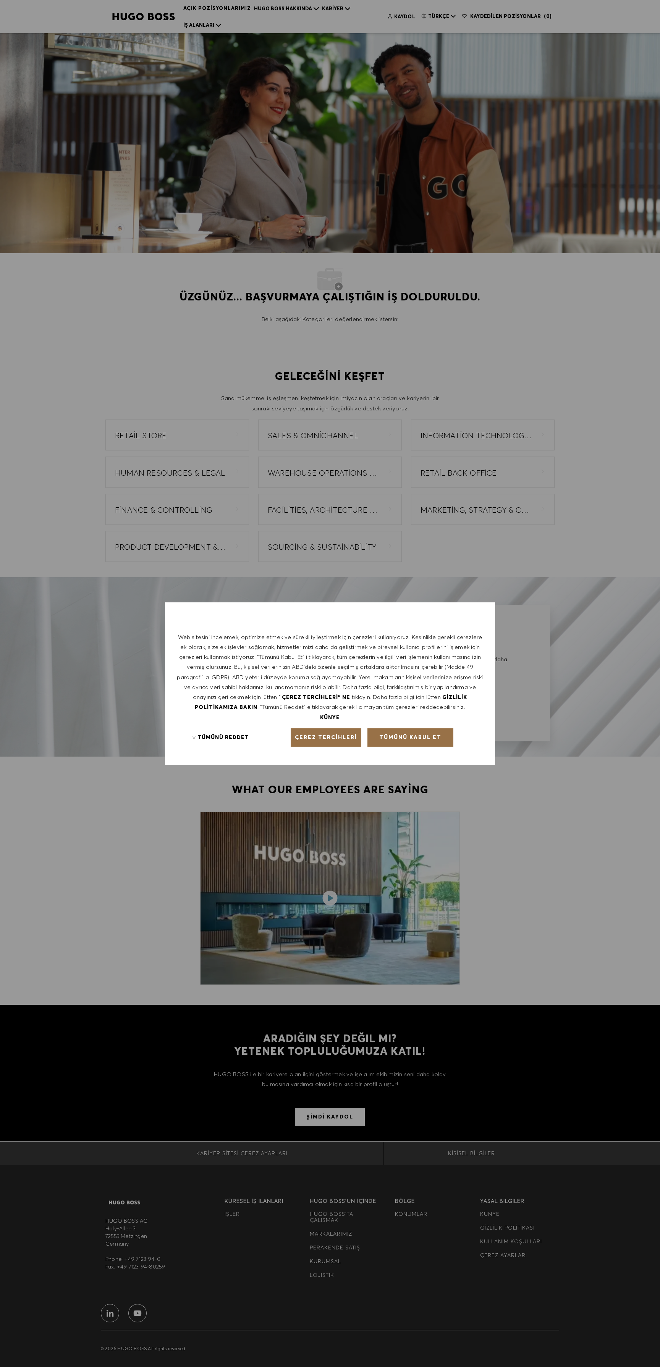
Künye (330, 716)
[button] (326, 737)
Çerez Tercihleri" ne (316, 697)
